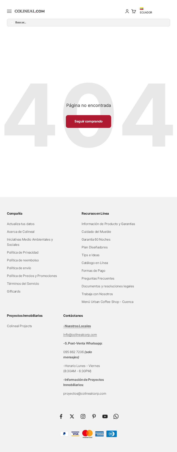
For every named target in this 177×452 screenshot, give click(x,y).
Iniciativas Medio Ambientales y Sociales (30, 242)
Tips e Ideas (90, 255)
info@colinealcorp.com (80, 335)
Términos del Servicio (23, 283)
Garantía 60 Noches (96, 239)
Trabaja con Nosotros (97, 294)
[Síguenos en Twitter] (72, 416)
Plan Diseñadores (94, 247)
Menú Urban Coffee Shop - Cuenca (107, 302)
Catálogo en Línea (95, 263)
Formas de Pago (93, 271)
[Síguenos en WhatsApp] (116, 416)
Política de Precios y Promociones (32, 276)
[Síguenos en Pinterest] (94, 416)
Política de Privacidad (22, 252)
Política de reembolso (23, 260)
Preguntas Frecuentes (98, 278)
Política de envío (19, 268)
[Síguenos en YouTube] (105, 416)
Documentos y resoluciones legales (108, 286)
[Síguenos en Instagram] (83, 416)
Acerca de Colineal (21, 232)
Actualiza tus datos (20, 224)
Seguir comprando (88, 121)
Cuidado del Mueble (96, 232)
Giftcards (13, 291)
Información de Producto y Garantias (108, 224)
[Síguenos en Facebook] (61, 416)
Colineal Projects (19, 326)
